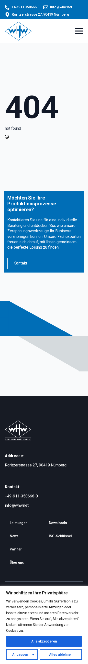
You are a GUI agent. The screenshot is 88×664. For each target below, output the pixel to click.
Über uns (17, 562)
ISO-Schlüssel (60, 536)
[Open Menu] (79, 31)
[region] (44, 625)
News (14, 536)
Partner (16, 549)
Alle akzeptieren (44, 641)
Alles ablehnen (61, 654)
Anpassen (20, 654)
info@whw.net (17, 505)
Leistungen (18, 523)
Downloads (58, 523)
